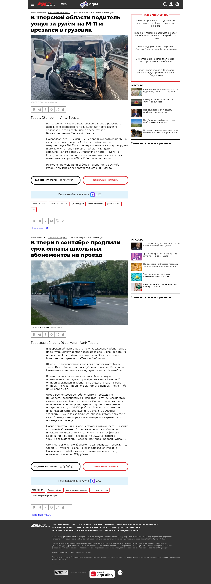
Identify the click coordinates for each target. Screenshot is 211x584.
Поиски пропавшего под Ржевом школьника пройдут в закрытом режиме (155, 23)
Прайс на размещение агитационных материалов (77, 531)
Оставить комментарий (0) (105, 180)
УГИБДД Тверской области (44, 102)
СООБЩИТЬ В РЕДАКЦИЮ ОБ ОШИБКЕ (122, 531)
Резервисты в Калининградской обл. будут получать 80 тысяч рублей (161, 90)
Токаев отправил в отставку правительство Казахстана (156, 275)
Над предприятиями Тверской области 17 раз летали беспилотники (156, 48)
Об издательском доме (63, 525)
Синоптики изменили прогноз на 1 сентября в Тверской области (155, 60)
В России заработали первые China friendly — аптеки (160, 285)
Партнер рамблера (78, 572)
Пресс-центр (85, 525)
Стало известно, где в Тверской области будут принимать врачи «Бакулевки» (155, 73)
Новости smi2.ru (41, 228)
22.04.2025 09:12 (38, 12)
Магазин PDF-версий (104, 525)
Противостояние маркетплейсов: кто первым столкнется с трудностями (161, 131)
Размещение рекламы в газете (126, 528)
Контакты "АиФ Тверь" (62, 528)
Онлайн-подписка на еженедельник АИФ (137, 525)
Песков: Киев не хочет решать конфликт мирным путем (157, 111)
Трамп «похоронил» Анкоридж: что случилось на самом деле (160, 255)
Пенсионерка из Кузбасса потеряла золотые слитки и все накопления (160, 265)
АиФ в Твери (57, 327)
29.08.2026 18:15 (38, 238)
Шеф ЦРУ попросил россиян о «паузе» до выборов (158, 101)
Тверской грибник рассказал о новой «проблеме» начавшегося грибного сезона (155, 36)
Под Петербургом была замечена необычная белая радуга (159, 121)
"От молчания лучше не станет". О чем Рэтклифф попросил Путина (161, 245)
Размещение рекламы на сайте (92, 528)
